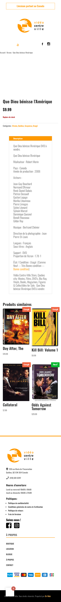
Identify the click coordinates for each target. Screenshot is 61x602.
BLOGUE (9, 554)
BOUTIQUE (10, 543)
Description (18, 138)
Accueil (2, 52)
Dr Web (48, 596)
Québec (21, 125)
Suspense (28, 125)
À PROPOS (10, 559)
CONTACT (9, 565)
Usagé (35, 125)
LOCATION (10, 548)
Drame (9, 52)
